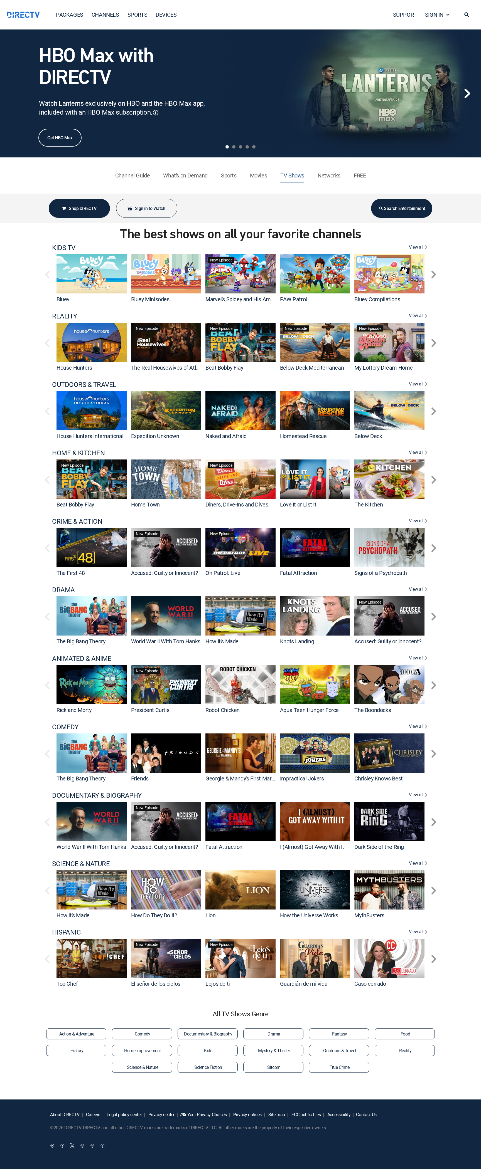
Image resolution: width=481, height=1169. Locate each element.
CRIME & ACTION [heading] (77, 521)
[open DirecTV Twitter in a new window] (72, 1145)
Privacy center (161, 1114)
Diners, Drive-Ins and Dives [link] (236, 504)
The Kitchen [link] (368, 504)
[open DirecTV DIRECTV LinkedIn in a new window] (52, 1145)
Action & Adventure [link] (76, 1034)
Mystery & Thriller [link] (274, 1050)
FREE (360, 175)
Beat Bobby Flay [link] (224, 367)
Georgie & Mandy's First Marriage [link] (244, 778)
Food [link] (405, 1034)
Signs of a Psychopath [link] (380, 573)
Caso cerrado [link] (370, 983)
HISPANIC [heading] (66, 932)
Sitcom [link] (273, 1067)
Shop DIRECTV (82, 208)
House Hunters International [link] (90, 436)
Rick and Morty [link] (74, 710)
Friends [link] (140, 778)
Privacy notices (247, 1114)
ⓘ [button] (155, 112)
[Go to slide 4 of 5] (247, 147)
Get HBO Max (60, 138)
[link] (92, 273)
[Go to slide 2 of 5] (233, 147)
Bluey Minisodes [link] (150, 299)
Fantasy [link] (339, 1034)
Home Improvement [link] (142, 1050)
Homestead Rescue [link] (303, 436)
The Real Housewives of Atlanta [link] (169, 367)
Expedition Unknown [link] (155, 436)
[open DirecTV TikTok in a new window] (102, 1145)
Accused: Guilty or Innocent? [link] (164, 573)
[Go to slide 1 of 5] (227, 147)
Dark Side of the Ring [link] (379, 847)
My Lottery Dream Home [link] (383, 367)
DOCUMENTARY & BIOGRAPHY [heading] (97, 795)
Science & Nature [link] (142, 1067)
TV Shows (292, 175)
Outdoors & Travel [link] (339, 1050)
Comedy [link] (142, 1034)
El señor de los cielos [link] (155, 983)
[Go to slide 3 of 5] (240, 147)
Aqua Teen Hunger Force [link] (309, 710)
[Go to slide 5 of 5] (254, 147)
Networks (329, 175)
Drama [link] (274, 1034)
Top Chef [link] (67, 983)
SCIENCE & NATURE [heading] (81, 863)
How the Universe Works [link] (309, 915)
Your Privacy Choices (207, 1114)
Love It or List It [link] (298, 504)
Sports (229, 175)
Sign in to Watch (150, 208)
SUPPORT (405, 14)
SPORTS (137, 14)
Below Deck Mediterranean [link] (312, 367)
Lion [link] (210, 915)
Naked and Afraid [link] (226, 436)
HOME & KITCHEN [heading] (78, 453)
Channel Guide (132, 175)
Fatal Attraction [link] (298, 573)
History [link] (77, 1050)
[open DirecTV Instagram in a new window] (82, 1145)
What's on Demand (185, 175)
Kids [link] (208, 1050)
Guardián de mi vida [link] (303, 983)
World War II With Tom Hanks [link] (165, 641)
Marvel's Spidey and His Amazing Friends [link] (253, 299)
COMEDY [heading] (65, 727)
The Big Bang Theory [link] (81, 641)
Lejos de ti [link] (217, 983)
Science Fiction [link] (208, 1067)
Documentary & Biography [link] (208, 1034)
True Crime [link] (339, 1067)
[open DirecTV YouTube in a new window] (92, 1145)
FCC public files (306, 1114)
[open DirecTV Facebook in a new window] (62, 1145)
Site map (276, 1114)
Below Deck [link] (368, 436)
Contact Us (366, 1114)
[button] (466, 14)
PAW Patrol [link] (293, 299)
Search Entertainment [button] (404, 208)
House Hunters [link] (74, 367)
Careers (92, 1114)
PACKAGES (69, 14)
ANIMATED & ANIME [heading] (81, 658)
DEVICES (166, 14)
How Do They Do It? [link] (154, 915)
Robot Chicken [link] (222, 710)
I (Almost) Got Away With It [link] (312, 847)
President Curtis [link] (150, 710)
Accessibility (338, 1114)
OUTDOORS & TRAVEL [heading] (84, 384)
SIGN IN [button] (434, 14)
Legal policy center (124, 1114)
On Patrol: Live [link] (222, 573)
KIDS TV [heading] (63, 247)
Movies (258, 175)
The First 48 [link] (71, 573)
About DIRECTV (65, 1114)
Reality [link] (405, 1050)
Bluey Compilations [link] (377, 299)
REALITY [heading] (64, 316)
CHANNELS (105, 14)
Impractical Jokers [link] (302, 778)
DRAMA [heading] (63, 589)
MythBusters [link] (369, 915)
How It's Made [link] (222, 641)
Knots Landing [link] (297, 641)
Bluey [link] (63, 299)
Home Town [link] (145, 504)
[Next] (467, 93)
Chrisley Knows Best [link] (378, 778)
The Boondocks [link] (372, 710)
